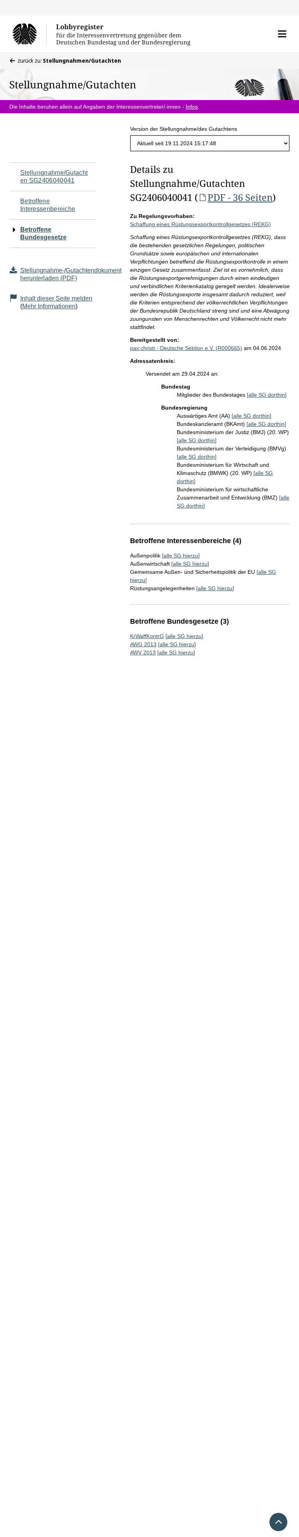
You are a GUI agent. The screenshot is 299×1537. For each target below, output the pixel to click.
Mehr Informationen (49, 306)
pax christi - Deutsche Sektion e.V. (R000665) (186, 348)
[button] (282, 33)
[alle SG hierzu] (181, 555)
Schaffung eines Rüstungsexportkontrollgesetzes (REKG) (200, 224)
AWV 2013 (143, 652)
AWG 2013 (143, 644)
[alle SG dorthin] (267, 395)
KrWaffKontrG (147, 636)
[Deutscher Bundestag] (29, 33)
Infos (192, 107)
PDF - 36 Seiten (240, 197)
